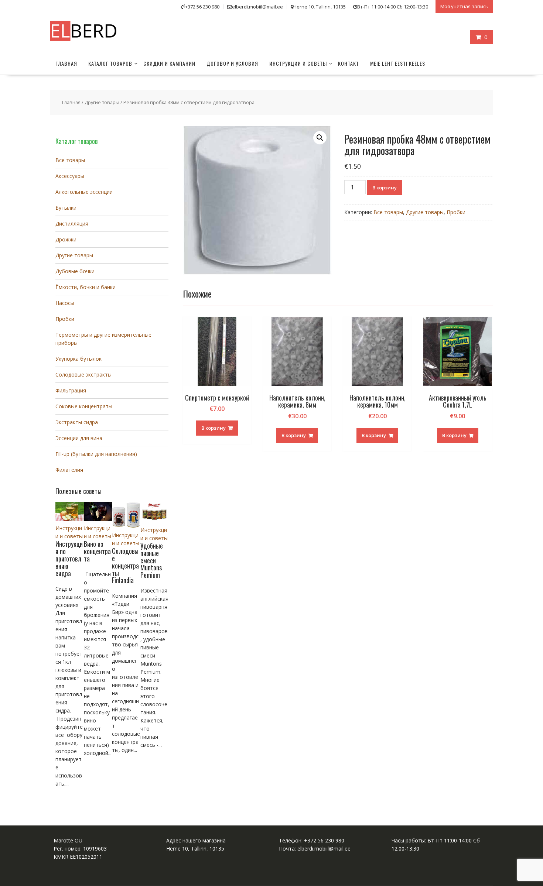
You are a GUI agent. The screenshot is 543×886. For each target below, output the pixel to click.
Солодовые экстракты (83, 374)
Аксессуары (69, 175)
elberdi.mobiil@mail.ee (324, 848)
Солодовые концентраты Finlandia (125, 565)
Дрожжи (65, 239)
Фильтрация (70, 390)
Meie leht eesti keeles (397, 63)
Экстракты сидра (76, 422)
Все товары (388, 212)
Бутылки (65, 207)
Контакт (348, 63)
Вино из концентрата (97, 551)
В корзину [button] (213, 428)
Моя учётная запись (464, 6)
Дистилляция (71, 223)
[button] (320, 137)
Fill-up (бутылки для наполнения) (96, 453)
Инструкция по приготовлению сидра (69, 558)
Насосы (64, 302)
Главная (66, 63)
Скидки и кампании (169, 63)
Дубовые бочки (75, 271)
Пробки (456, 212)
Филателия (69, 469)
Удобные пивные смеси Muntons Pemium (151, 560)
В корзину (384, 187)
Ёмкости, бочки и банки (85, 287)
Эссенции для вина (78, 438)
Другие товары (102, 102)
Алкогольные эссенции (84, 191)
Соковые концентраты (83, 406)
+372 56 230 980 (324, 840)
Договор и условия (232, 63)
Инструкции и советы (298, 63)
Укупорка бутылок (78, 358)
